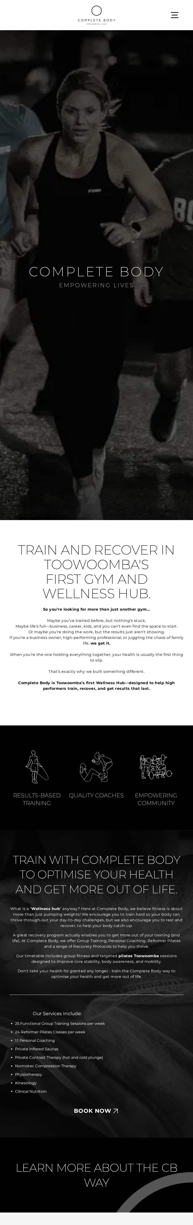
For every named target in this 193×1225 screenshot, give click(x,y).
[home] (96, 15)
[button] (174, 15)
